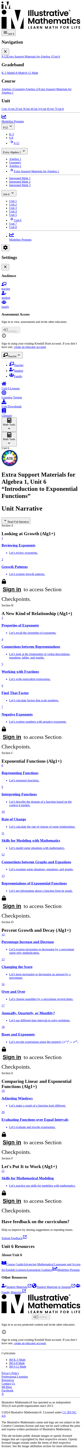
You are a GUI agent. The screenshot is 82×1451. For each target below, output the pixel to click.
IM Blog (7, 1387)
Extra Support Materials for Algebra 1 (36, 171)
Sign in (12, 589)
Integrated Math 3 (20, 185)
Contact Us (8, 1383)
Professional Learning (15, 1376)
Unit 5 (13, 215)
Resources (8, 1380)
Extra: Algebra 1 (12, 152)
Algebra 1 (15, 159)
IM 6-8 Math (17, 1363)
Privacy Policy (10, 1373)
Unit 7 (13, 223)
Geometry (15, 162)
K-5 (11, 134)
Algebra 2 (15, 166)
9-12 (5, 127)
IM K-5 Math (17, 1359)
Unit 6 (6, 194)
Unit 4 (13, 211)
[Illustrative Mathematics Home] (41, 16)
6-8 (11, 137)
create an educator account (30, 347)
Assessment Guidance (39, 1270)
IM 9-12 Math (17, 1366)
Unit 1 (13, 201)
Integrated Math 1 (20, 178)
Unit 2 (13, 204)
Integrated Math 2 (20, 181)
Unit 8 (13, 227)
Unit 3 (13, 208)
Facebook (7, 1390)
